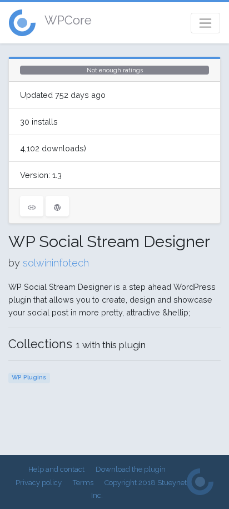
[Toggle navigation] (205, 23)
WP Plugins (29, 377)
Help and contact (56, 469)
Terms (83, 482)
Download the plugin (131, 469)
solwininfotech (56, 263)
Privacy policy (39, 482)
